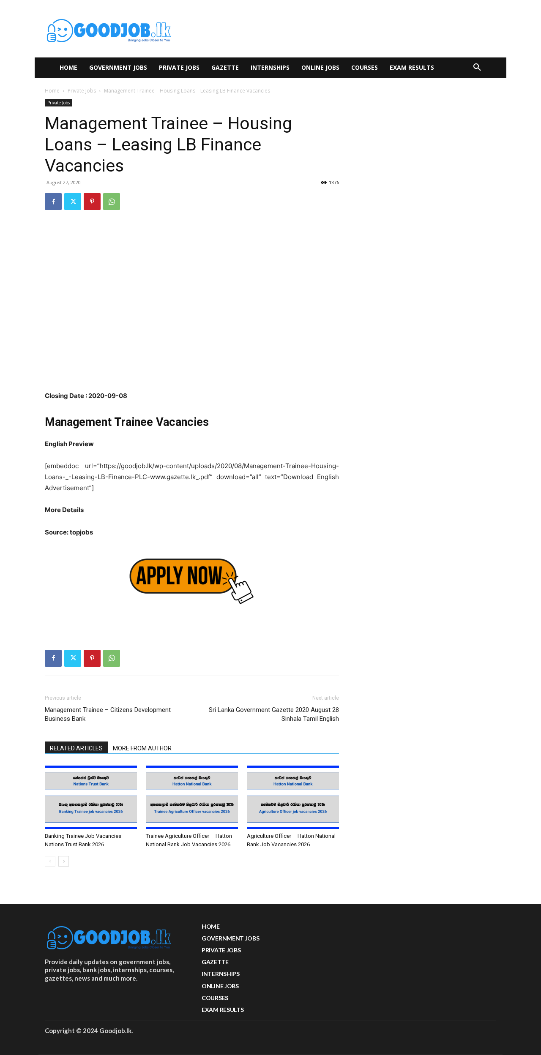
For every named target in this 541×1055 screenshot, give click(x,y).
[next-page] (63, 861)
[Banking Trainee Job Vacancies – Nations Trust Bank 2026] (91, 797)
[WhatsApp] (111, 201)
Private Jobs (82, 90)
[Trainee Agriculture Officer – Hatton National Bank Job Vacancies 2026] (192, 797)
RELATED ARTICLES (76, 748)
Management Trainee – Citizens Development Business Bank (108, 714)
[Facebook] (53, 201)
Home (52, 90)
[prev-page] (50, 861)
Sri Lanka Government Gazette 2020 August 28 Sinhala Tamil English (274, 714)
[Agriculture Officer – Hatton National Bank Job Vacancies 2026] (293, 797)
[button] (477, 67)
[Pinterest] (92, 201)
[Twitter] (72, 201)
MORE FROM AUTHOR (142, 748)
